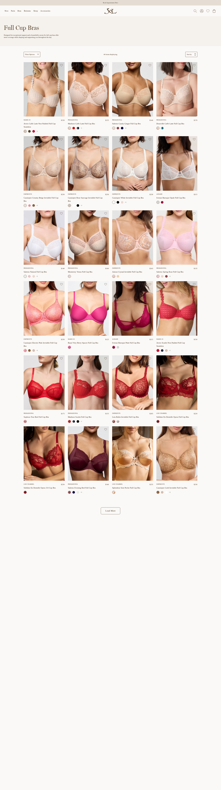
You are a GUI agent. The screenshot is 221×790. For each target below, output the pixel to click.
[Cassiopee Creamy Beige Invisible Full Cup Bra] (44, 163)
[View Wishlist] (207, 10)
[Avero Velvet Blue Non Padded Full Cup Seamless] (162, 350)
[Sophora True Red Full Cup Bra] (44, 382)
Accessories (45, 11)
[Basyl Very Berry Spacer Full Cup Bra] (88, 308)
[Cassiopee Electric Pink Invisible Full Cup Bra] (29, 205)
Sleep (35, 11)
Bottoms (27, 11)
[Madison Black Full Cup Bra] (77, 421)
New (6, 11)
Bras (19, 11)
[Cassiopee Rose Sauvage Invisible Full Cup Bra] (88, 163)
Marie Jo (27, 120)
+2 (125, 128)
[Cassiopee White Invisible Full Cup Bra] (73, 205)
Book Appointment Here (110, 2)
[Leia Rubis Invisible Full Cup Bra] (132, 382)
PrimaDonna (73, 120)
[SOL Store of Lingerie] (110, 11)
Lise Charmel (161, 413)
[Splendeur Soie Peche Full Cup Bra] (132, 453)
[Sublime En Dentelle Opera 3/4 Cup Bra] (44, 453)
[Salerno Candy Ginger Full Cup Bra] (132, 89)
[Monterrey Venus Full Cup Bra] (88, 237)
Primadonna (117, 120)
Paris (13, 11)
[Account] (201, 11)
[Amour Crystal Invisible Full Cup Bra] (132, 237)
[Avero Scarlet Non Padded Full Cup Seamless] (33, 131)
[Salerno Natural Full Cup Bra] (44, 237)
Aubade (159, 194)
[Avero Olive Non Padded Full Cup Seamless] (29, 131)
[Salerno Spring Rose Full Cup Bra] (29, 276)
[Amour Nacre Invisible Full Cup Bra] (117, 276)
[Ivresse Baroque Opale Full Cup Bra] (176, 163)
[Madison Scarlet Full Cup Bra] (73, 128)
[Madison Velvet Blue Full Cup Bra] (77, 128)
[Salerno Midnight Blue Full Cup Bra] (122, 128)
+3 (37, 205)
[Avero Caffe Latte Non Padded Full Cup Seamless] (44, 89)
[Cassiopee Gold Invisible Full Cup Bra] (33, 205)
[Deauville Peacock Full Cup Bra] (162, 128)
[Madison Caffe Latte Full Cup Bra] (88, 89)
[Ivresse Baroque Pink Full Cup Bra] (162, 202)
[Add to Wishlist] (61, 65)
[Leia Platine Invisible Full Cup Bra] (117, 421)
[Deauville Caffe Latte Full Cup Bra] (176, 89)
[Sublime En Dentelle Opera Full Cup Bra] (176, 382)
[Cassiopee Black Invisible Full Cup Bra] (77, 205)
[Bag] (214, 11)
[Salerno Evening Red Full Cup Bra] (117, 128)
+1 (37, 131)
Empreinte (28, 194)
